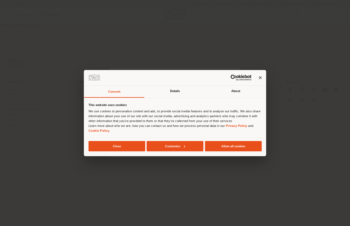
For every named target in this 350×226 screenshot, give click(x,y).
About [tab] (235, 91)
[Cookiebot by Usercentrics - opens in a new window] (233, 78)
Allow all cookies (233, 146)
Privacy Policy (236, 125)
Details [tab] (175, 91)
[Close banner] (260, 77)
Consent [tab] (114, 91)
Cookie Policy (99, 130)
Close (117, 146)
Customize (172, 146)
